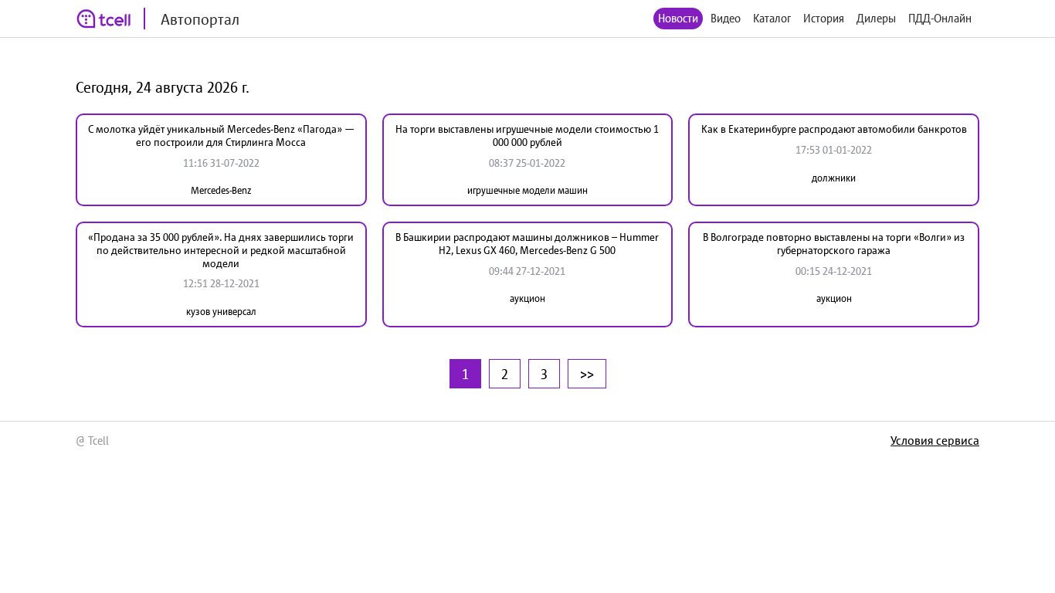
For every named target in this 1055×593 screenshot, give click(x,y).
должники (834, 178)
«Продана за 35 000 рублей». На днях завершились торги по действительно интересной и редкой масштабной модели (221, 250)
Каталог (772, 18)
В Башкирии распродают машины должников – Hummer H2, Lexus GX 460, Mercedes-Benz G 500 (527, 243)
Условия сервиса (934, 440)
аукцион (527, 298)
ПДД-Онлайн (940, 18)
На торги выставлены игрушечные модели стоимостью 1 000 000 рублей (527, 135)
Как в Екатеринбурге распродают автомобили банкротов (834, 129)
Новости (678, 18)
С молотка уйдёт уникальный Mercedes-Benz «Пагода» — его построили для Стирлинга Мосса (221, 135)
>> (587, 373)
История (823, 18)
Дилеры (876, 18)
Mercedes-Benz (221, 190)
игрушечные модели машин (527, 190)
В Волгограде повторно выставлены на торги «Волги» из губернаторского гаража (834, 243)
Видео (726, 18)
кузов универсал (221, 311)
